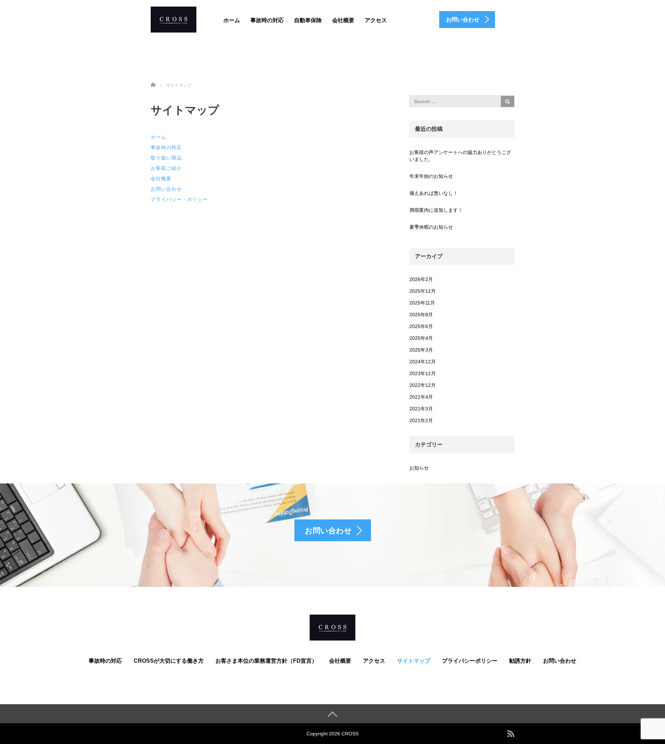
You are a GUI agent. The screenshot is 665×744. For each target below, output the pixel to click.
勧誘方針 (520, 661)
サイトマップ (413, 661)
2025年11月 (422, 303)
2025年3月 (421, 350)
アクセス (376, 20)
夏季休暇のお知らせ (431, 227)
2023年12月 (422, 373)
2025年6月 (421, 326)
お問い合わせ (166, 189)
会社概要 (343, 20)
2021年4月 (421, 397)
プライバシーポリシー (469, 661)
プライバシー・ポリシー (179, 199)
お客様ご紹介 (166, 168)
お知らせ (419, 468)
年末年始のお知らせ (431, 176)
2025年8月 (421, 314)
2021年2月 (421, 420)
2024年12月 (422, 361)
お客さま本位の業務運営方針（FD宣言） (266, 661)
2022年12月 (422, 385)
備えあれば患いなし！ (433, 193)
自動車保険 (308, 20)
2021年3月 (421, 408)
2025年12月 (422, 291)
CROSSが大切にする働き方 (169, 661)
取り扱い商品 (166, 158)
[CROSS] (173, 18)
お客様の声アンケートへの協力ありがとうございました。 (460, 155)
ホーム (231, 20)
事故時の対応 (267, 20)
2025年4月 (421, 338)
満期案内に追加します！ (436, 210)
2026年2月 (421, 279)
